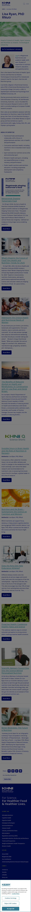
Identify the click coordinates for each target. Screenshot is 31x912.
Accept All (10, 909)
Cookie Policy (15, 893)
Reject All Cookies (11, 903)
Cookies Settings (10, 898)
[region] (15, 896)
